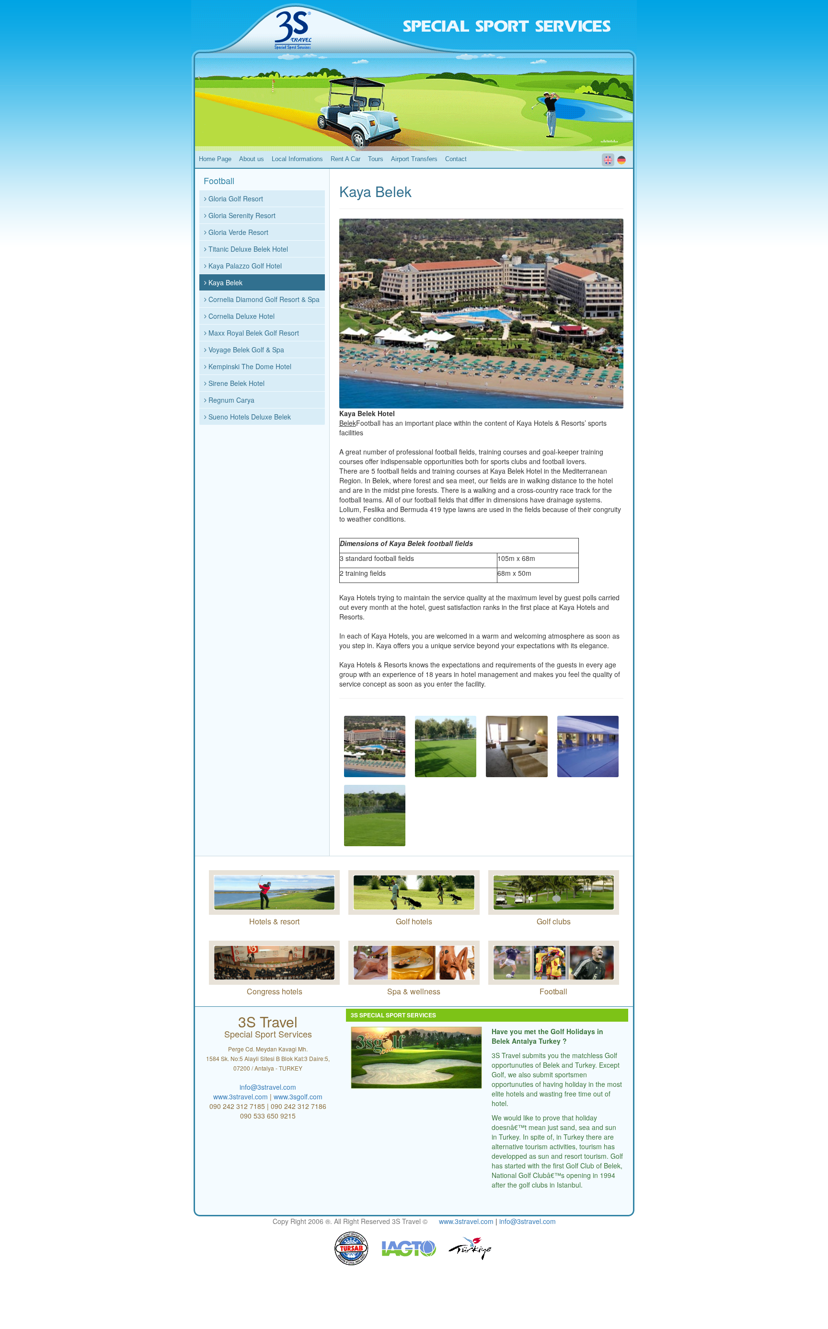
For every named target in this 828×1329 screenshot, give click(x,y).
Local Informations (297, 159)
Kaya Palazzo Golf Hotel (244, 265)
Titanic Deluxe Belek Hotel (247, 249)
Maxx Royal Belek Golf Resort (253, 333)
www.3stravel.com (240, 1096)
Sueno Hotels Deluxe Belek (249, 416)
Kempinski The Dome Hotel (249, 366)
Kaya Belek (224, 282)
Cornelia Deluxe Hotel (241, 316)
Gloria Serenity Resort (241, 215)
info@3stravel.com (268, 1087)
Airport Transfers (414, 159)
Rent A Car (345, 159)
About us (251, 159)
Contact (456, 159)
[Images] (374, 746)
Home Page (215, 159)
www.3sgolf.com (298, 1096)
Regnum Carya (230, 400)
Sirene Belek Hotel (235, 383)
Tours (375, 159)
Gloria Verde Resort (237, 232)
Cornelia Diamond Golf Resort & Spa (263, 299)
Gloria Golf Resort (235, 198)
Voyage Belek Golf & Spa (245, 349)
